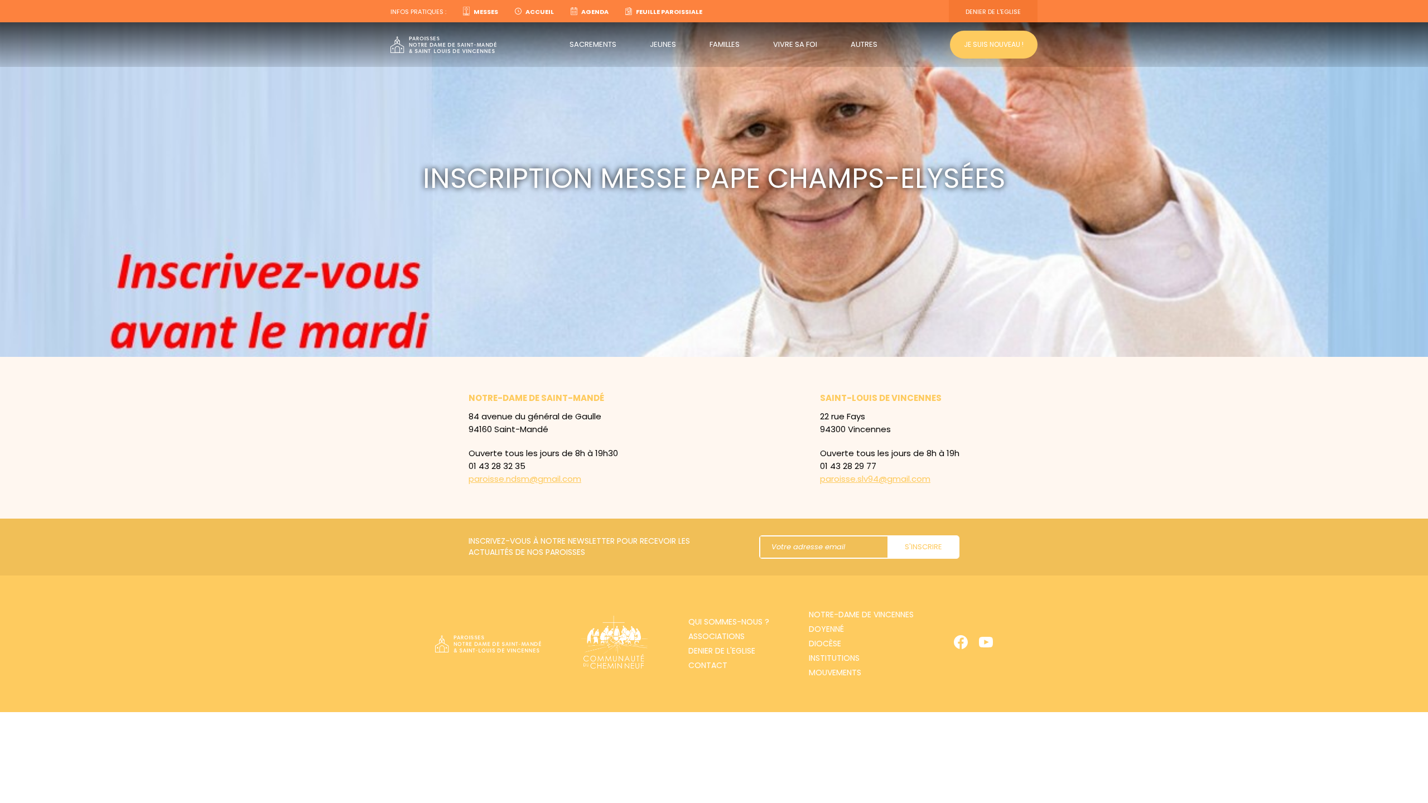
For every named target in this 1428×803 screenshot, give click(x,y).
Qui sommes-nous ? (728, 621)
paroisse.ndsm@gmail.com (525, 479)
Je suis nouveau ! (994, 44)
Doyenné (826, 629)
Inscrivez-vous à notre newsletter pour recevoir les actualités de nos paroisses (579, 546)
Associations (716, 636)
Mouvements (835, 672)
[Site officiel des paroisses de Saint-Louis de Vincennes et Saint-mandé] (443, 45)
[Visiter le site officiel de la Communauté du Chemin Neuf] (614, 644)
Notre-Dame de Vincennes (861, 614)
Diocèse (825, 643)
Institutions (834, 658)
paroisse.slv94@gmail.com (875, 479)
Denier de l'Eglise (993, 11)
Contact (707, 665)
